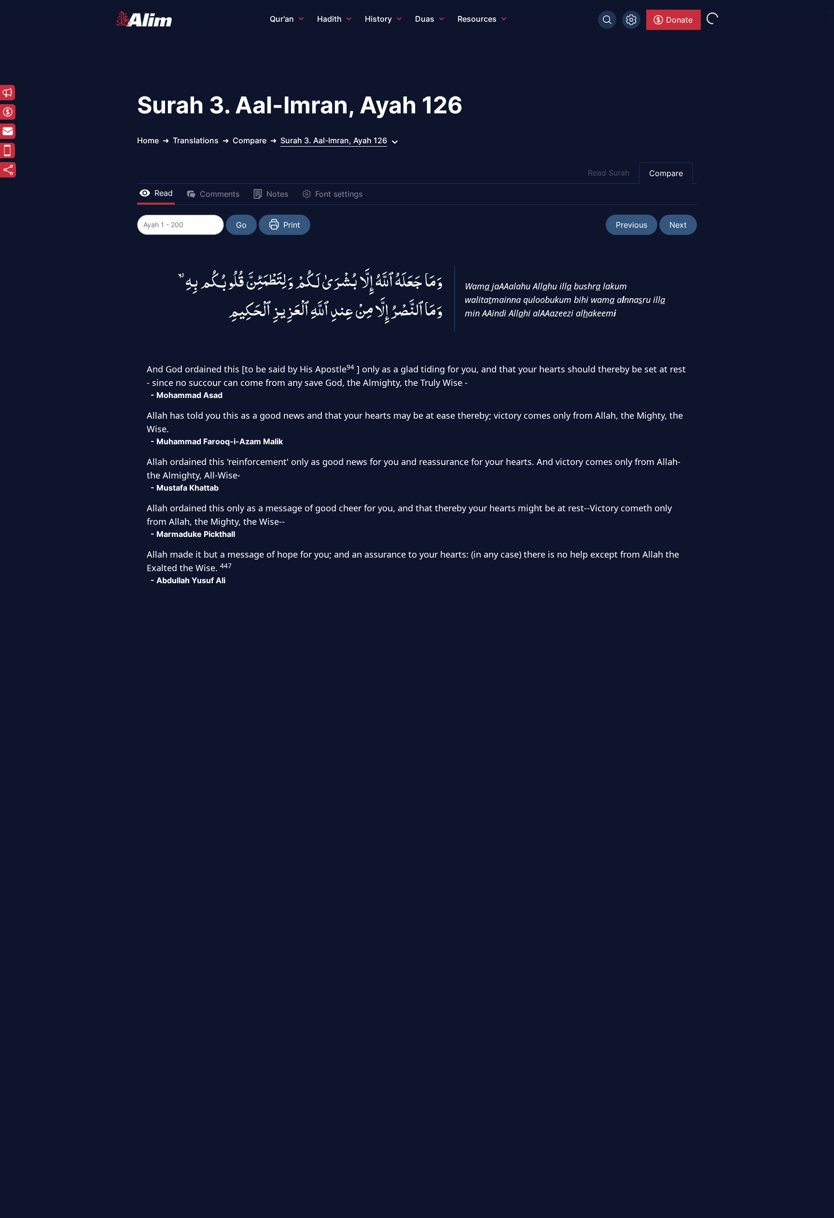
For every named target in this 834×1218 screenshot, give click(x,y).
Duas (424, 19)
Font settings (338, 194)
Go (241, 225)
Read (163, 193)
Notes (277, 194)
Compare (666, 173)
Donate (679, 20)
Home (148, 140)
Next (678, 225)
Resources (477, 19)
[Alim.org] (147, 19)
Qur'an (282, 19)
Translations (196, 140)
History (378, 19)
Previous (631, 225)
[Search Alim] (607, 20)
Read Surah (608, 173)
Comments (219, 194)
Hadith (329, 19)
